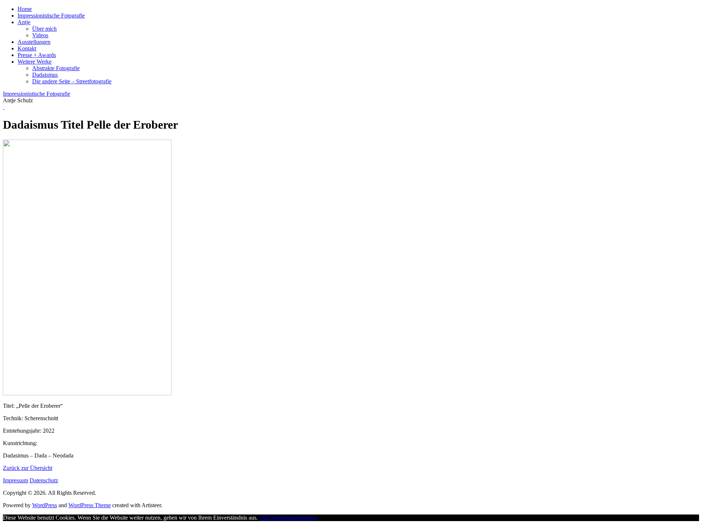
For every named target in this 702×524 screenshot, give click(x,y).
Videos (40, 35)
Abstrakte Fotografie (56, 68)
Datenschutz (44, 480)
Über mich (44, 29)
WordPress (44, 505)
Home (25, 9)
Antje (24, 22)
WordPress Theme (89, 505)
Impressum (15, 480)
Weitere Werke (35, 61)
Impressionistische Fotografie (51, 15)
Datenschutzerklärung (292, 517)
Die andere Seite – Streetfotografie (72, 81)
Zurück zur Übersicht (27, 468)
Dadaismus (45, 75)
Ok (263, 517)
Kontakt (27, 48)
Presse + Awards (37, 55)
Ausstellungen (34, 42)
